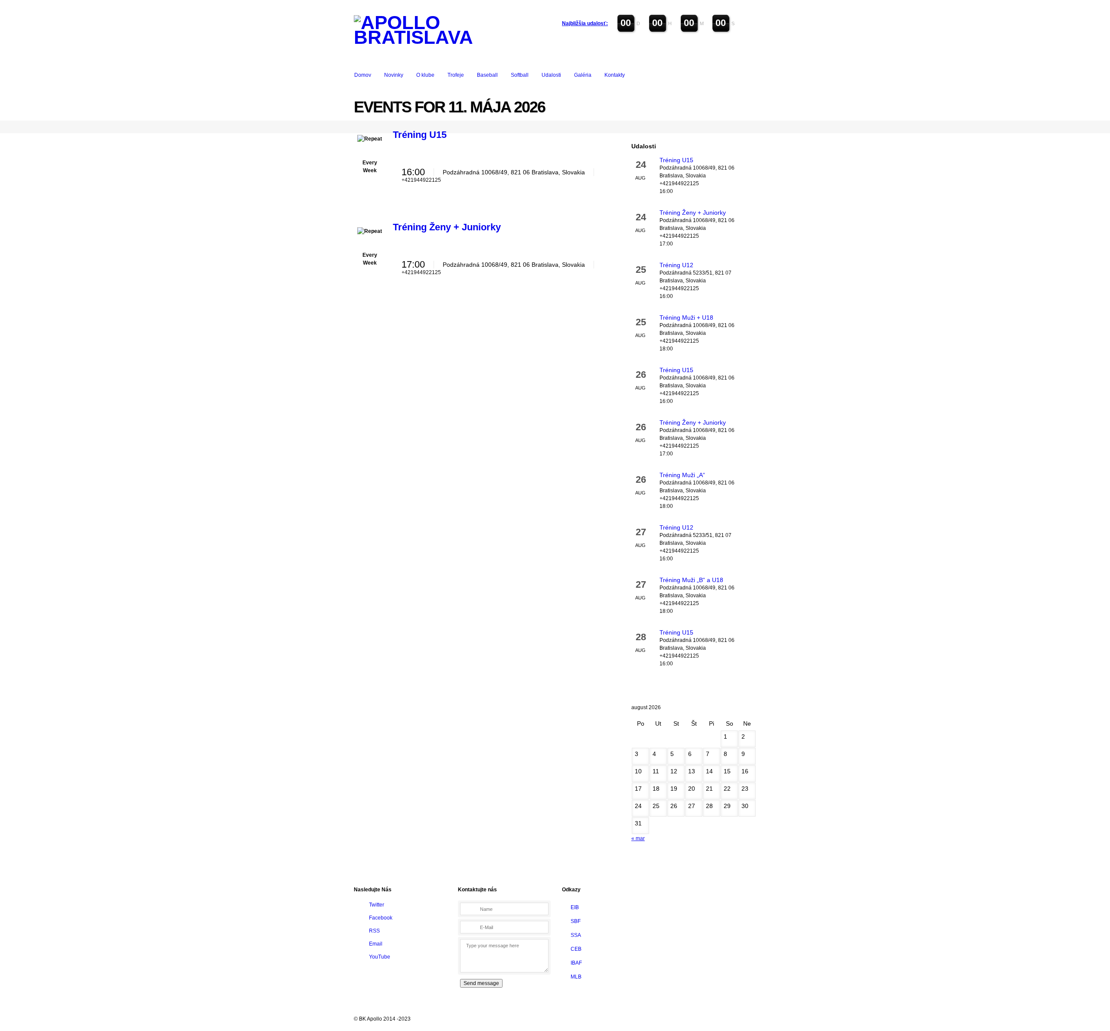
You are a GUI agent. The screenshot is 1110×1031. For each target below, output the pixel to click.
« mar (638, 838)
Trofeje (455, 75)
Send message (481, 983)
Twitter (376, 905)
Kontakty (614, 75)
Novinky (393, 75)
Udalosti (551, 75)
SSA (576, 935)
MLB (576, 977)
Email (375, 944)
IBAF (576, 963)
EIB (575, 907)
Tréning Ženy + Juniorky (447, 227)
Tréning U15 (420, 134)
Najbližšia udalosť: (585, 23)
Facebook (380, 918)
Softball (520, 75)
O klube (425, 75)
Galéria (582, 75)
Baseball (487, 75)
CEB (576, 949)
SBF (576, 921)
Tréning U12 (676, 265)
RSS (374, 931)
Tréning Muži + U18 (686, 317)
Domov (362, 75)
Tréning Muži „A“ (682, 474)
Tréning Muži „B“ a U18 (691, 579)
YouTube (379, 957)
